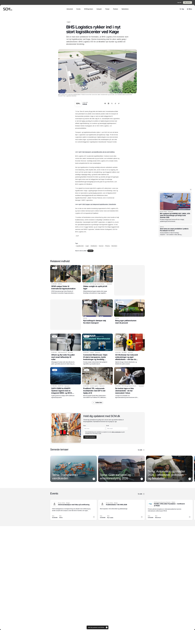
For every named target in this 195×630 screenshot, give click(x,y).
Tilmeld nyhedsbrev (90, 437)
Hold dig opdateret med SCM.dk (96, 627)
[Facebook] (105, 103)
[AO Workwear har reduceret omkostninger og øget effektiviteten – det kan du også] (129, 349)
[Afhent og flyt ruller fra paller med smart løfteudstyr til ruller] (65, 349)
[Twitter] (112, 103)
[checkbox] (84, 432)
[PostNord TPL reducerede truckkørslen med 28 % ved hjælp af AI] (97, 382)
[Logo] (7, 9)
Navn (84, 425)
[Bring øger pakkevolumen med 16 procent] (129, 311)
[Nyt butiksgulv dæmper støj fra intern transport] (97, 311)
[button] (191, 189)
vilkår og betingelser (116, 432)
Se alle (140, 450)
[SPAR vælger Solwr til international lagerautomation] (65, 279)
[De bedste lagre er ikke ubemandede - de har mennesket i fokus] (129, 382)
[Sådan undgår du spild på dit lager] (97, 279)
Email (107, 425)
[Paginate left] (51, 469)
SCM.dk (84, 104)
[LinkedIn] (108, 103)
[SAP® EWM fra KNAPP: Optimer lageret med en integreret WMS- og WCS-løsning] (65, 382)
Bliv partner (187, 2)
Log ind (179, 2)
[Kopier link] (118, 103)
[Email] (115, 103)
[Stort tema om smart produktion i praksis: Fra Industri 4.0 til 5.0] (175, 231)
